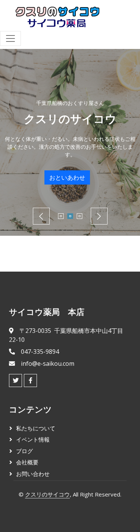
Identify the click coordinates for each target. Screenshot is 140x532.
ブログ (24, 451)
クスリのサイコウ (47, 494)
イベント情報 (33, 439)
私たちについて (35, 428)
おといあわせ (67, 177)
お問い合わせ (33, 473)
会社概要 (27, 462)
